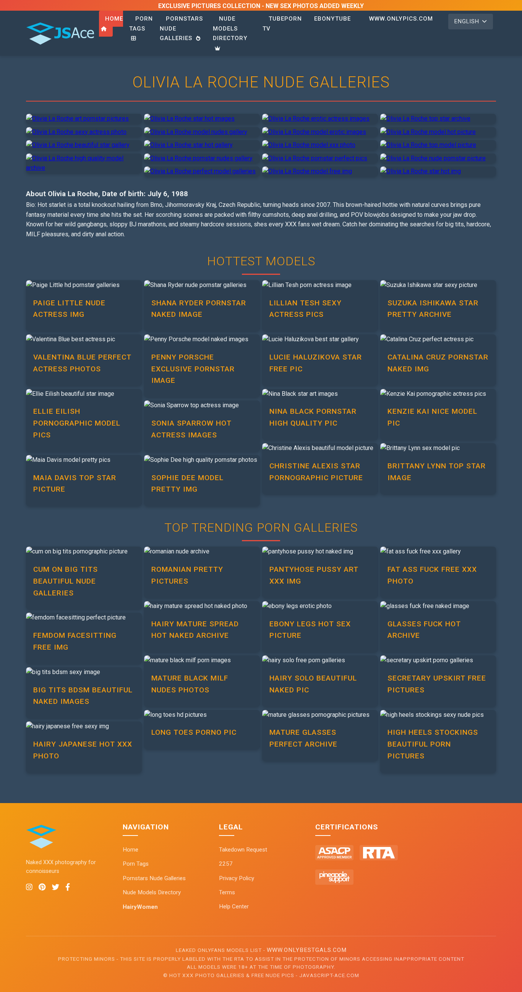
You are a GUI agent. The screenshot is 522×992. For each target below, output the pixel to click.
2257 (226, 863)
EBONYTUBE (332, 18)
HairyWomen (140, 906)
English (466, 21)
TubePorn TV (282, 23)
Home (114, 18)
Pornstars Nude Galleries (154, 878)
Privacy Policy (236, 878)
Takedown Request (243, 849)
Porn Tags (141, 23)
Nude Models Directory (230, 28)
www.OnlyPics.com (401, 18)
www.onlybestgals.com (307, 950)
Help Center (234, 906)
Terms (227, 892)
